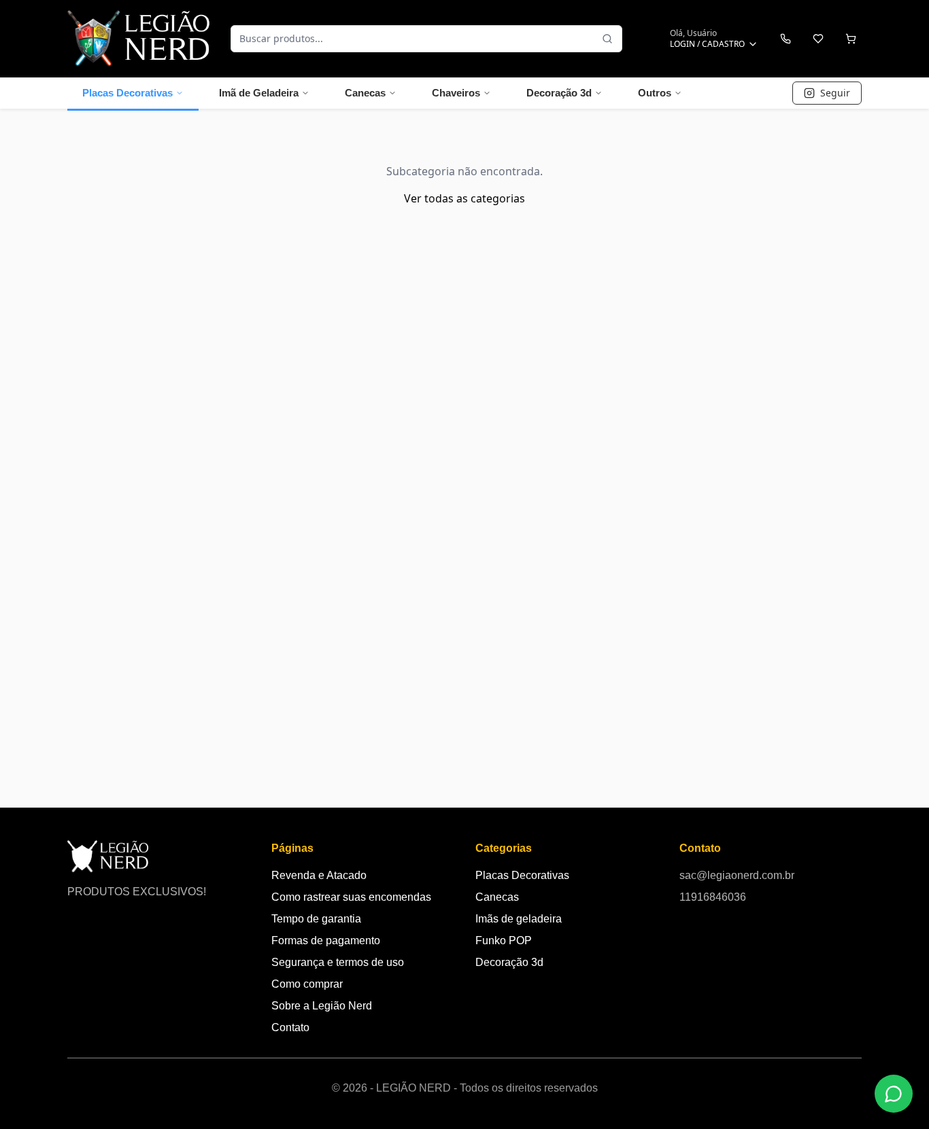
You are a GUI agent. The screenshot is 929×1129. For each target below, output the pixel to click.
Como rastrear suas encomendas (351, 897)
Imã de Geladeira (259, 92)
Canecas (365, 92)
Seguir (835, 92)
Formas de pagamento (325, 940)
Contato (290, 1027)
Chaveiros (456, 92)
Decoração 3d (559, 92)
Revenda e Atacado (319, 875)
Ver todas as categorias (464, 198)
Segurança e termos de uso (337, 962)
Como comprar (307, 984)
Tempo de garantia (316, 919)
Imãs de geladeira (518, 919)
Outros (654, 92)
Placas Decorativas (127, 92)
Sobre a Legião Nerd (321, 1005)
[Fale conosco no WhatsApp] (894, 1094)
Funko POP (503, 940)
